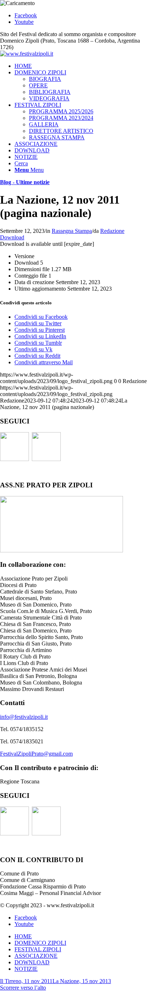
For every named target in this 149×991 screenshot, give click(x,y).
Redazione (112, 231)
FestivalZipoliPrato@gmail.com (36, 754)
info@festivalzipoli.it (24, 717)
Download (12, 237)
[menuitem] (81, 66)
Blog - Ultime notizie (25, 182)
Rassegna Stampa (72, 231)
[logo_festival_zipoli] (26, 54)
